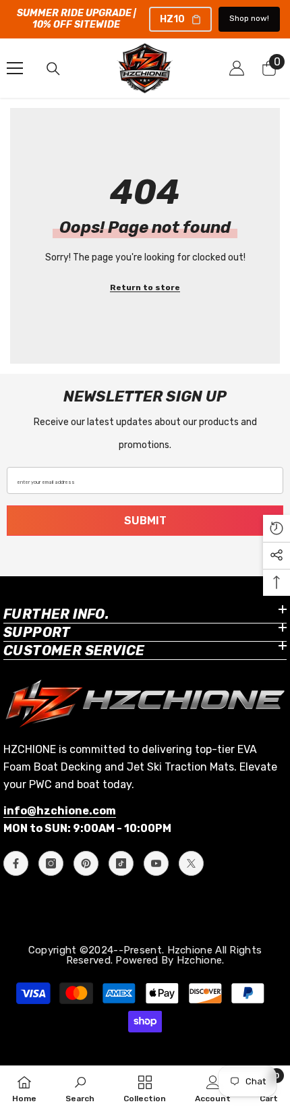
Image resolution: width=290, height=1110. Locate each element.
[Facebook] (15, 863)
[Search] (53, 69)
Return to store (145, 287)
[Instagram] (50, 863)
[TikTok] (121, 863)
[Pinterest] (86, 863)
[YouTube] (156, 863)
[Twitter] (191, 863)
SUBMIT (145, 520)
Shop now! (249, 18)
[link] (80, 1087)
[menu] (15, 68)
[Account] (236, 68)
